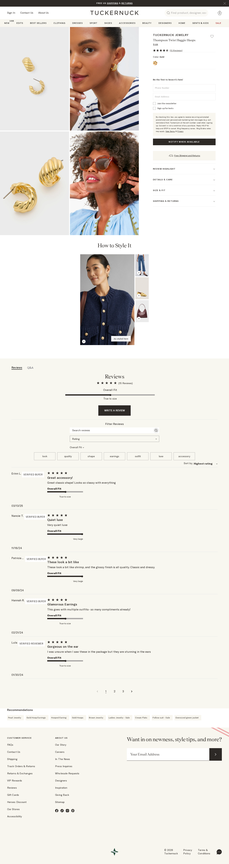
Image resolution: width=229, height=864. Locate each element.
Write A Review (114, 410)
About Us (43, 12)
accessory (184, 456)
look (44, 456)
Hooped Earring (58, 717)
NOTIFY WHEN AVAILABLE (184, 141)
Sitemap (60, 802)
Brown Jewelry (96, 717)
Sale (218, 23)
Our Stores (13, 809)
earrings (114, 456)
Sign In (11, 12)
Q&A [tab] (30, 367)
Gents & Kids (200, 23)
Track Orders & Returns (21, 766)
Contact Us (26, 12)
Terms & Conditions (204, 851)
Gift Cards (13, 794)
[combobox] (114, 438)
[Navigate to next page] (131, 691)
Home (182, 23)
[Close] (224, 3)
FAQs (10, 744)
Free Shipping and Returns (187, 155)
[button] (213, 34)
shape (91, 456)
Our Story (60, 744)
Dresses (77, 23)
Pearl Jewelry (14, 717)
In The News (62, 759)
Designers (165, 23)
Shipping (12, 759)
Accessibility (14, 816)
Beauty (147, 23)
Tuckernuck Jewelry (171, 35)
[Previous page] (197, 245)
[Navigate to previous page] (97, 691)
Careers (59, 752)
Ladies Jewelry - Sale (119, 717)
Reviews (12, 787)
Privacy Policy (187, 851)
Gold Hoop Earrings (36, 717)
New (6, 22)
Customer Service (19, 738)
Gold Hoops (78, 717)
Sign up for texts (165, 108)
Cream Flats (141, 717)
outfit (138, 456)
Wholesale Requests (67, 773)
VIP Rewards (14, 780)
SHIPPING (112, 3)
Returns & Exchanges (20, 773)
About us (61, 738)
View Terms (170, 131)
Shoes (108, 23)
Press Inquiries (63, 766)
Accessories (127, 23)
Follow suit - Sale (161, 717)
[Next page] (206, 245)
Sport (93, 23)
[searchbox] (111, 430)
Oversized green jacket (187, 717)
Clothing (59, 23)
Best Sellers (38, 23)
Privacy (180, 131)
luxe (161, 456)
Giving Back (62, 794)
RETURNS (127, 3)
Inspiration (61, 787)
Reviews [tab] (16, 367)
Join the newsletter (166, 103)
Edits (19, 23)
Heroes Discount (17, 802)
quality (68, 456)
